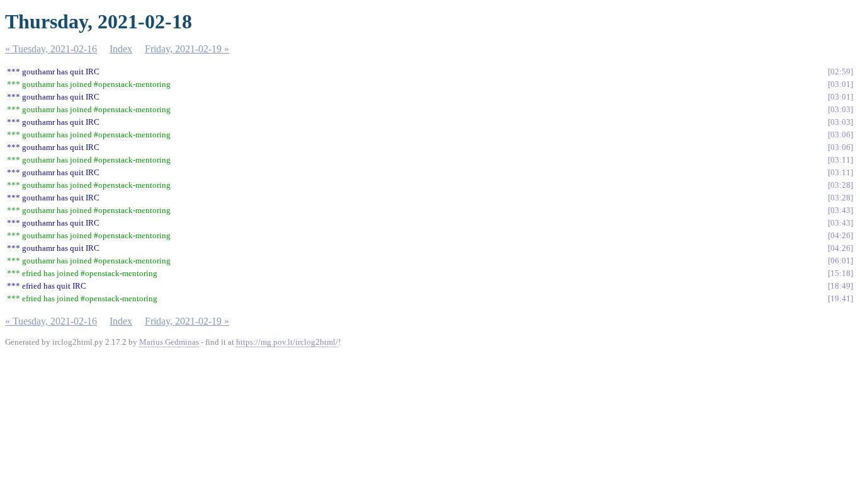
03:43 (840, 210)
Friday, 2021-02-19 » (187, 48)
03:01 (840, 84)
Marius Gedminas (169, 342)
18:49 (840, 286)
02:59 (840, 71)
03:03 (840, 109)
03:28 (840, 185)
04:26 (840, 235)
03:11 (840, 159)
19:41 (840, 298)
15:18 (840, 273)
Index (121, 48)
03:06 (840, 134)
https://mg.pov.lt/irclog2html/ (287, 342)
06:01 (840, 260)
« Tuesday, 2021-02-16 (51, 48)
